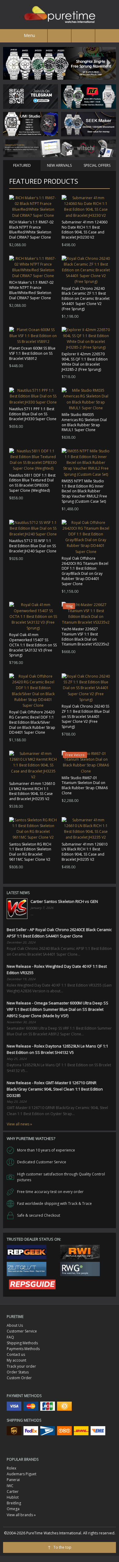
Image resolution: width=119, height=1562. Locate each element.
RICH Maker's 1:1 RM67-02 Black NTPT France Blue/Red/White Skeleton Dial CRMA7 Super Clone (31, 230)
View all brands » (21, 1514)
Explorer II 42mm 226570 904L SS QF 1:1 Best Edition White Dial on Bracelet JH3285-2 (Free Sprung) (85, 361)
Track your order (21, 1366)
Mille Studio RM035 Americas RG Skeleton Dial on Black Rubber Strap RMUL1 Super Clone (84, 422)
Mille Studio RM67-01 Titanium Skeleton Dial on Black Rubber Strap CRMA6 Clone (85, 785)
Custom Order (19, 1377)
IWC (10, 1485)
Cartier (13, 1491)
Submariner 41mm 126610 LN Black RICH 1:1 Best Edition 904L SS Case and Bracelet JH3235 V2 (84, 852)
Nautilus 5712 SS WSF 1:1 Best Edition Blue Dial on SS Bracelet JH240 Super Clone (32, 546)
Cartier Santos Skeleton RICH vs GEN (64, 901)
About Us (15, 1325)
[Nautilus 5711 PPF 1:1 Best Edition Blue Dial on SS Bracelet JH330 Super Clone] (33, 396)
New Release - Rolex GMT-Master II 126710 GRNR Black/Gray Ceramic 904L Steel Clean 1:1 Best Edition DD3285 (55, 1089)
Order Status (18, 1372)
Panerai (13, 1479)
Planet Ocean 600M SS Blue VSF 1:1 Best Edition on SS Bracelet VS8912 (32, 353)
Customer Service (22, 1331)
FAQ (10, 1337)
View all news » (19, 1124)
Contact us (16, 1354)
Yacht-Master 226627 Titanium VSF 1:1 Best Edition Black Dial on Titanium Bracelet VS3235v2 (85, 636)
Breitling (14, 1503)
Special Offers (97, 165)
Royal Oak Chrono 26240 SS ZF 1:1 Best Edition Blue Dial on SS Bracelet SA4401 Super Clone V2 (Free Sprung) (86, 716)
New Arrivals (59, 165)
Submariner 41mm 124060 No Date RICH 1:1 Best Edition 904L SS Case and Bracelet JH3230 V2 (84, 230)
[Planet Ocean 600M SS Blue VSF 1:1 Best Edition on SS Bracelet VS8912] (33, 335)
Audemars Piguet (21, 1474)
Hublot (13, 1497)
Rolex (11, 1468)
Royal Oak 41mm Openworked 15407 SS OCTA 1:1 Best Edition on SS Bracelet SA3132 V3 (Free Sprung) (33, 645)
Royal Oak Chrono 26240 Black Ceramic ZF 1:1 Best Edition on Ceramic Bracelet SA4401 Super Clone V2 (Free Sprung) (86, 298)
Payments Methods (23, 1348)
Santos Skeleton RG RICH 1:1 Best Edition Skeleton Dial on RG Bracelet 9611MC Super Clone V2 (30, 852)
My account (16, 1360)
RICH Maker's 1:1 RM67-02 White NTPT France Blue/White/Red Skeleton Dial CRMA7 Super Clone (31, 290)
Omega (13, 1508)
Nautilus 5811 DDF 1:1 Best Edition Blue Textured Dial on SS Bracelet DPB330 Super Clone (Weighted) (32, 483)
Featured (22, 165)
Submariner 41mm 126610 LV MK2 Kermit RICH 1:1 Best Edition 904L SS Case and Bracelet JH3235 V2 (32, 791)
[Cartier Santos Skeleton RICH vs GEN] (17, 908)
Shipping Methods (22, 1343)
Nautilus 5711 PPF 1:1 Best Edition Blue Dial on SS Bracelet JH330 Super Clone (32, 414)
